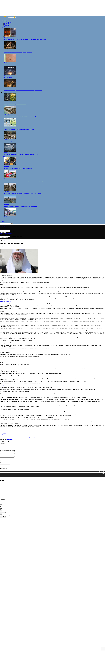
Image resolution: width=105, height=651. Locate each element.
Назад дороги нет (8, 77)
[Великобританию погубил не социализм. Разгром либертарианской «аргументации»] (10, 190)
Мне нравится (101, 471)
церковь (3, 435)
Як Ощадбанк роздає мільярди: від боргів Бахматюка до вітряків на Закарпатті (21, 154)
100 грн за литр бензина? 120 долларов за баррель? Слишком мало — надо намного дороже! (31, 437)
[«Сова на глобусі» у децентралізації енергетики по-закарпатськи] (10, 138)
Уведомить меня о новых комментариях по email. (10, 460)
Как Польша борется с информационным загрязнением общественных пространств (22, 218)
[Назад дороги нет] (10, 74)
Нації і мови (10, 439)
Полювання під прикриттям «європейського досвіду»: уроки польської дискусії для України (24, 181)
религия (3, 432)
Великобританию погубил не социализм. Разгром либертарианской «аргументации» (23, 193)
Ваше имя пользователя (14, 230)
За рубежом (6, 114)
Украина (4, 20)
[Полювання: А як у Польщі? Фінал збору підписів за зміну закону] (10, 165)
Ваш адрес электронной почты (16, 236)
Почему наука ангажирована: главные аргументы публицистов (18, 52)
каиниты (3, 431)
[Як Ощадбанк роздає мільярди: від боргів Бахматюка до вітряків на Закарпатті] (10, 151)
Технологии (6, 25)
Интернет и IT (7, 26)
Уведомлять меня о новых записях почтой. (9, 462)
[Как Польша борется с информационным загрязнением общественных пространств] (10, 215)
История (6, 24)
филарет (3, 434)
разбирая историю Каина (13, 350)
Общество (6, 21)
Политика (4, 27)
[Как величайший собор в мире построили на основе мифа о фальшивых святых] (10, 203)
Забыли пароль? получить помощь (6, 233)
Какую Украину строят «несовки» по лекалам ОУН (15, 64)
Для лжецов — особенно (5, 301)
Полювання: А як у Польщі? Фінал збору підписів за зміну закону (18, 168)
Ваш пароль (12, 231)
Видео (3, 221)
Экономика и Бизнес (8, 22)
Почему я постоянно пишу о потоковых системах (15, 104)
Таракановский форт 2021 (8, 501)
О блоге (3, 225)
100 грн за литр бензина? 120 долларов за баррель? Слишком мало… (19, 129)
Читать (103, 473)
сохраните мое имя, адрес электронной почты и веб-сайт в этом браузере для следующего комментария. (20, 458)
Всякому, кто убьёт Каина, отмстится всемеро (10, 385)
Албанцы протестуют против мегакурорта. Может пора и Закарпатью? (20, 116)
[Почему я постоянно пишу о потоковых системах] (10, 100)
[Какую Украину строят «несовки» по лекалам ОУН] (10, 61)
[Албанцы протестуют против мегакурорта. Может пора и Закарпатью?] (10, 113)
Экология (4, 92)
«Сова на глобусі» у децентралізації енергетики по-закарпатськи (18, 141)
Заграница (4, 156)
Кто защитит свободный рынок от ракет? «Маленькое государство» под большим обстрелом (25, 39)
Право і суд (6, 23)
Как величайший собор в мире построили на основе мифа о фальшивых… (20, 206)
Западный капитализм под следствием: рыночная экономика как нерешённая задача (23, 90)
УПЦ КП (4, 433)
